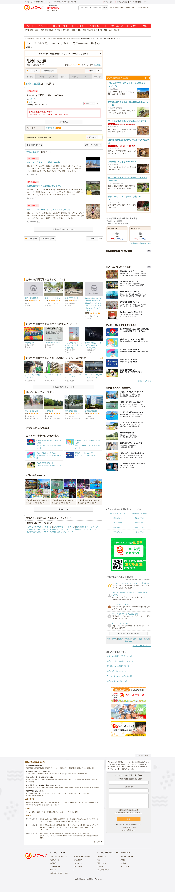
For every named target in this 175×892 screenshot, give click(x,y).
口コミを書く (34, 71)
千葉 (55, 30)
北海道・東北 (29, 30)
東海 (64, 30)
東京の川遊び (30, 782)
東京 (46, 30)
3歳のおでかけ (140, 518)
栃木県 (120, 639)
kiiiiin (30, 102)
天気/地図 (97, 77)
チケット (41, 77)
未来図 (122, 860)
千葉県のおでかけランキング (84, 529)
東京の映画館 (59, 787)
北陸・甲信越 (76, 30)
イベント (41, 26)
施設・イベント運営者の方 (59, 856)
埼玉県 (133, 639)
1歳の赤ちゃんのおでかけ (140, 513)
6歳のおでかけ (117, 527)
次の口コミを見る (92, 145)
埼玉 (58, 30)
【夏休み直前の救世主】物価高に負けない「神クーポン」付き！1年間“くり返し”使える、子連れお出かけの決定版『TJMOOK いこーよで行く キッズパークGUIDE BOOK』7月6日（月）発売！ (69, 827)
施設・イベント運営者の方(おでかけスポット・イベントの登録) (57, 812)
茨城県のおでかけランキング (64, 527)
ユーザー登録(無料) (136, 2)
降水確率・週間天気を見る (141, 243)
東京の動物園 (40, 768)
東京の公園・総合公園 (90, 779)
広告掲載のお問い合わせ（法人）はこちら (128, 813)
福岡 (118, 30)
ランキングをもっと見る (142, 646)
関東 (42, 30)
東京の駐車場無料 (61, 779)
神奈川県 (128, 641)
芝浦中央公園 (32, 83)
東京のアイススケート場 (58, 793)
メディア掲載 (77, 866)
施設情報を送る (50, 71)
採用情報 (100, 866)
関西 (84, 30)
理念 (98, 860)
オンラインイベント (60, 26)
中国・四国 (103, 30)
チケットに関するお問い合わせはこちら (128, 824)
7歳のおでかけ (140, 527)
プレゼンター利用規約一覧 (82, 856)
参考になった (90, 103)
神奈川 (50, 30)
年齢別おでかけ (96, 26)
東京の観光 (91, 768)
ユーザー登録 (30, 812)
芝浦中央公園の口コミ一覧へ (64, 229)
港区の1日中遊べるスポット (117, 671)
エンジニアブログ (103, 870)
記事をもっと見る (63, 509)
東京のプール (81, 768)
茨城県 (114, 639)
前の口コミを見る (35, 145)
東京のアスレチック (75, 779)
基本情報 (29, 77)
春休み (112, 8)
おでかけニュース (116, 26)
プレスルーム (77, 863)
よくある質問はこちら (128, 827)
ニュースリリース (56, 866)
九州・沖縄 (113, 30)
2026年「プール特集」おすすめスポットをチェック (79, 802)
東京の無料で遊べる (48, 779)
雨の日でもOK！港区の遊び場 (118, 666)
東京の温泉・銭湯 (31, 793)
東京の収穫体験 (71, 774)
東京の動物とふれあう (57, 774)
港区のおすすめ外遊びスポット (118, 681)
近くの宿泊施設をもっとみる (64, 387)
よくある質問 (77, 860)
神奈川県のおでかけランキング (61, 532)
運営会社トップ (102, 856)
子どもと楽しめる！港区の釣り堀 (119, 676)
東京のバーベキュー (52, 768)
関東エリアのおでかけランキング (39, 527)
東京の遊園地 (30, 768)
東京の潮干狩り (72, 793)
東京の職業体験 (82, 774)
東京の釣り (63, 768)
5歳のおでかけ (140, 522)
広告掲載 (53, 863)
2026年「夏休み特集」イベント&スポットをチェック (43, 802)
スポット (30, 26)
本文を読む (64, 122)
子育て (133, 26)
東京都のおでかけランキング (37, 532)
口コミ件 (97, 65)
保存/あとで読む (122, 2)
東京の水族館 (94, 787)
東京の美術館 (84, 787)
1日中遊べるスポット (144, 8)
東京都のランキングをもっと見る (128, 633)
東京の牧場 (72, 768)
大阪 (88, 30)
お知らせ (75, 77)
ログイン (147, 2)
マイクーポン (108, 2)
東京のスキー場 (44, 793)
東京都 (146, 639)
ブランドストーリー (126, 856)
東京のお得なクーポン (33, 779)
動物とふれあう (131, 8)
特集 (145, 26)
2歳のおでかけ (117, 518)
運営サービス (101, 863)
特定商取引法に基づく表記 (59, 873)
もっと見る (97, 842)
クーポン (52, 77)
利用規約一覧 (54, 860)
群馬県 (127, 639)
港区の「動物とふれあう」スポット (120, 661)
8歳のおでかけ (117, 532)
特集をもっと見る (144, 381)
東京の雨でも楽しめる (33, 787)
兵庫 (95, 30)
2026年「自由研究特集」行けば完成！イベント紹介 (42, 805)
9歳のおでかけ (140, 532)
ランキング (79, 26)
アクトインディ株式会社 (122, 852)
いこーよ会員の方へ (128, 830)
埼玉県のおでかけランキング (60, 529)
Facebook (53, 870)
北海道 (36, 30)
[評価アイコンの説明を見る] (34, 99)
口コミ (63, 77)
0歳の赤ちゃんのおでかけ (117, 513)
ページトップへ (144, 756)
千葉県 (139, 639)
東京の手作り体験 (43, 774)
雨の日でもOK (119, 8)
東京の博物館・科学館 (72, 787)
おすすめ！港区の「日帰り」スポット (121, 656)
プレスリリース (125, 866)
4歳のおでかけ (117, 522)
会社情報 (123, 863)
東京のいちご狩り (84, 793)
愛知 (67, 30)
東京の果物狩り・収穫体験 (34, 795)
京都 (91, 30)
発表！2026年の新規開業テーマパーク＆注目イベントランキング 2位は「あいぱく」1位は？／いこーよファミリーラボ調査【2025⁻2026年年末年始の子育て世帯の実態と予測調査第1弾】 (69, 836)
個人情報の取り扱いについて (128, 810)
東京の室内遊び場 (47, 787)
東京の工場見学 (31, 774)
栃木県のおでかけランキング (87, 527)
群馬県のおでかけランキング (37, 529)
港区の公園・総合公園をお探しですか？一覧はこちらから (63, 54)
